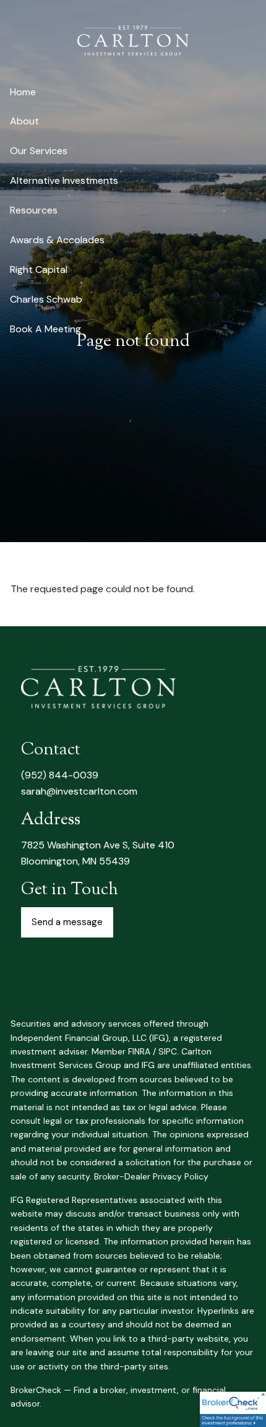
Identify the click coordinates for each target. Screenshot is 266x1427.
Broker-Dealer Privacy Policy (151, 1176)
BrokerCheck (36, 1389)
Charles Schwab (46, 299)
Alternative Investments (64, 180)
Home (23, 91)
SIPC (167, 1051)
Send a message (67, 922)
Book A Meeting (45, 328)
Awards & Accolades (57, 239)
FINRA (139, 1051)
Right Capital (38, 269)
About (24, 120)
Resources (34, 210)
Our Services (38, 150)
